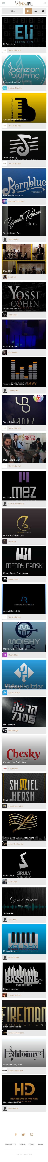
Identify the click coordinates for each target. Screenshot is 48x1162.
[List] (35, 11)
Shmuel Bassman (14, 995)
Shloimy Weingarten (15, 1070)
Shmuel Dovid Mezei (16, 503)
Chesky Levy (13, 768)
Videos (22, 1144)
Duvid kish (12, 277)
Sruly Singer (12, 881)
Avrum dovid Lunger (15, 844)
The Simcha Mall (14, 50)
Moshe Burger (13, 957)
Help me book (10, 1144)
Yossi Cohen (12, 315)
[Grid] (28, 11)
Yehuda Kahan (13, 239)
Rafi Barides (12, 352)
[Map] (42, 11)
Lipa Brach (12, 541)
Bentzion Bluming (14, 88)
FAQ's (40, 1144)
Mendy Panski (13, 579)
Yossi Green (12, 919)
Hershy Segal (13, 730)
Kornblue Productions (16, 201)
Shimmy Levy (13, 390)
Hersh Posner (13, 1108)
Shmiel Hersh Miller (15, 806)
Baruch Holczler (14, 692)
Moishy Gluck (13, 655)
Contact (32, 1144)
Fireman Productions (16, 1033)
